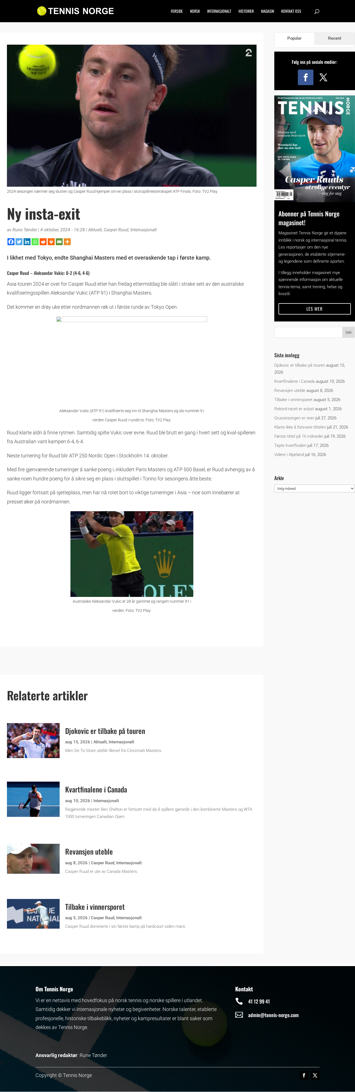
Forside (177, 11)
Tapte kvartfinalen (290, 445)
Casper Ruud (116, 229)
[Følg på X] (323, 77)
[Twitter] (19, 241)
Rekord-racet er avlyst (294, 408)
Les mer (314, 308)
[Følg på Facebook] (305, 77)
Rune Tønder (24, 229)
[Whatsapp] (35, 241)
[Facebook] (10, 241)
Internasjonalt (219, 11)
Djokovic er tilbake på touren (105, 730)
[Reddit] (43, 241)
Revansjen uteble (89, 851)
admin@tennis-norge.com (273, 1014)
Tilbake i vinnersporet (95, 906)
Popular (294, 38)
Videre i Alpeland (289, 454)
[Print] (51, 241)
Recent (334, 38)
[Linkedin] (27, 241)
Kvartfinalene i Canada (96, 789)
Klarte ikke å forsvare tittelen (300, 427)
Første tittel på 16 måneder (298, 436)
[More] (67, 241)
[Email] (59, 241)
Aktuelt (95, 229)
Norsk (195, 11)
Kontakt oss (291, 11)
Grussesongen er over (294, 417)
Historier (246, 11)
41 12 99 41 (259, 1001)
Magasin (267, 11)
